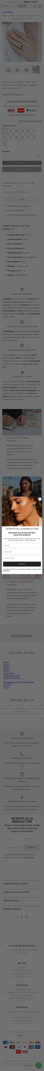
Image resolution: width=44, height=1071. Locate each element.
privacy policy (6, 570)
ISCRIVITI (22, 564)
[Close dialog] (40, 499)
